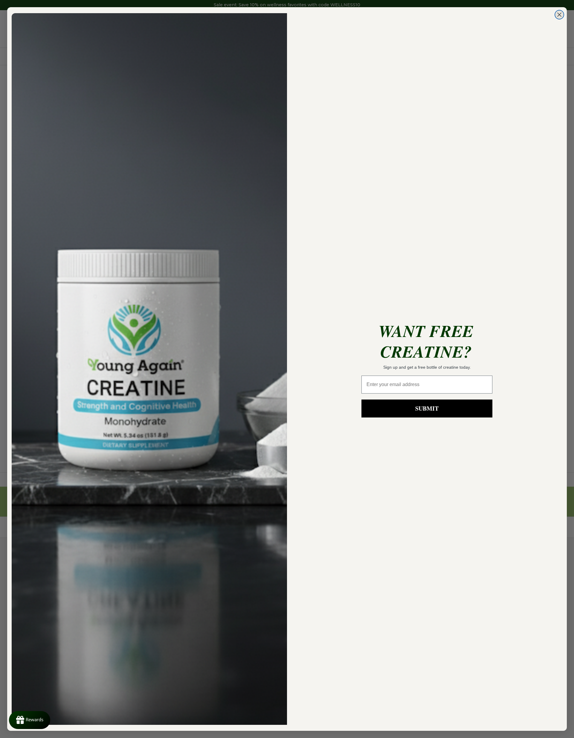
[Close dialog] (559, 14)
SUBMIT (427, 408)
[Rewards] (29, 720)
